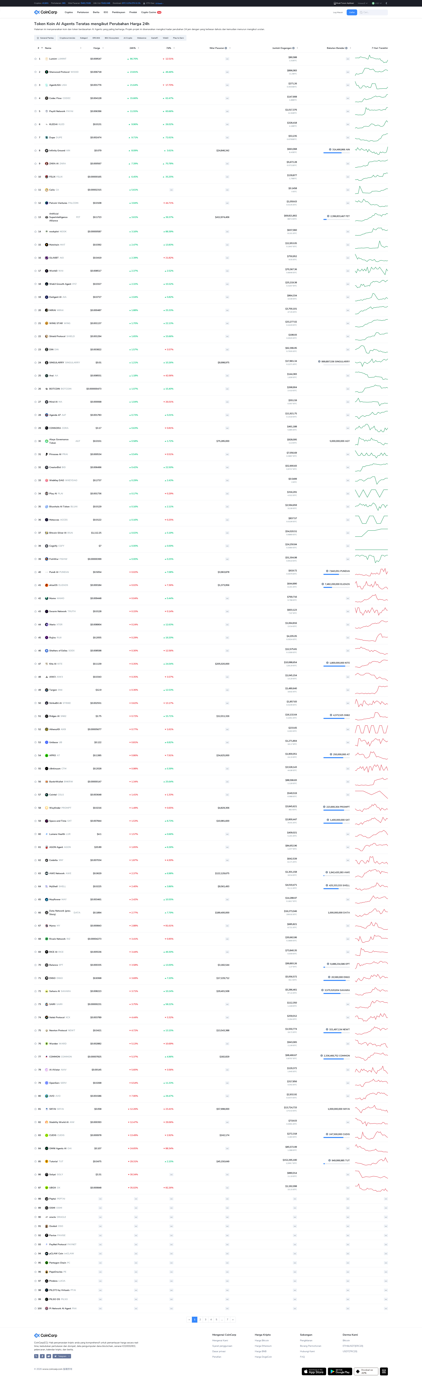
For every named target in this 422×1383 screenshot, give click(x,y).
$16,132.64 (291, 714)
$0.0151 (97, 441)
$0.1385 (97, 755)
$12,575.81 (291, 649)
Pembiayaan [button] (118, 12)
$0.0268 (97, 1083)
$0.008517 (95, 270)
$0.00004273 (94, 938)
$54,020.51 (291, 531)
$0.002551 (95, 703)
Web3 (165, 38)
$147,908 (292, 96)
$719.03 (292, 1120)
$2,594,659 (291, 505)
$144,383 (292, 374)
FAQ (302, 1356)
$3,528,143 (291, 767)
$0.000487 (95, 310)
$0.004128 (95, 98)
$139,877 (292, 175)
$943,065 (292, 1042)
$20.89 (97, 847)
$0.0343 (97, 676)
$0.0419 (97, 257)
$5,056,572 (291, 976)
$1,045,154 (291, 675)
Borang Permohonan (310, 1346)
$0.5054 (97, 572)
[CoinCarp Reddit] (48, 1356)
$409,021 (292, 832)
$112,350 (292, 1002)
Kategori (84, 38)
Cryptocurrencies (67, 38)
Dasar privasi (219, 1351)
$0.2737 (97, 480)
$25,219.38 (291, 282)
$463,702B (86, 3)
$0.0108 (97, 203)
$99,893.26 (291, 963)
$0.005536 (95, 952)
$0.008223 (95, 991)
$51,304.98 (291, 557)
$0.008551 (95, 375)
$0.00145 (96, 1069)
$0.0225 (97, 886)
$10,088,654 (290, 662)
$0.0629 (97, 873)
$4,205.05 (292, 636)
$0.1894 (97, 912)
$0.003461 (95, 899)
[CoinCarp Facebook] (42, 1356)
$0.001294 (95, 336)
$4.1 (99, 834)
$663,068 (292, 149)
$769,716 (292, 596)
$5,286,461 (291, 989)
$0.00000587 (94, 231)
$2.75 (98, 716)
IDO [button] (106, 12)
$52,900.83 (291, 465)
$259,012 (292, 1016)
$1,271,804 (291, 740)
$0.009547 (95, 58)
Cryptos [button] (69, 12)
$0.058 (97, 1109)
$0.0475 (97, 1161)
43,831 (45, 3)
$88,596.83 (291, 780)
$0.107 (97, 1148)
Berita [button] (96, 12)
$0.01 (98, 362)
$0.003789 (95, 1017)
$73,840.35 (291, 950)
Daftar (352, 12)
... (222, 1319)
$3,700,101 (291, 308)
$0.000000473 (93, 388)
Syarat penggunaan (222, 1346)
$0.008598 (95, 650)
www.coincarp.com (52, 1369)
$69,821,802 (290, 215)
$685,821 (292, 924)
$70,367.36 (291, 269)
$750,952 (292, 256)
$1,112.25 (96, 532)
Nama (48, 48)
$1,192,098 (291, 1186)
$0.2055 (97, 637)
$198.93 (292, 334)
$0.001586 (95, 1096)
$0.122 (97, 742)
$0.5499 (292, 478)
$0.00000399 (94, 559)
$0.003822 (95, 349)
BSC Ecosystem (112, 38)
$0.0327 (97, 284)
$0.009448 (95, 598)
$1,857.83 (292, 701)
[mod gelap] (386, 3)
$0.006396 (95, 111)
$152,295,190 (290, 1160)
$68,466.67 (291, 1055)
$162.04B (105, 3)
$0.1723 (97, 217)
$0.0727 (97, 297)
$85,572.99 (291, 1147)
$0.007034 (95, 860)
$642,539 (292, 858)
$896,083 (292, 70)
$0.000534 (95, 454)
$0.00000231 (94, 1004)
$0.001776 (95, 85)
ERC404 (96, 38)
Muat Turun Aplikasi (345, 3)
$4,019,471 (291, 885)
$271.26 (292, 83)
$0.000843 (95, 925)
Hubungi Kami (307, 1351)
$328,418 (292, 122)
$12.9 (98, 690)
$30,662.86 (291, 937)
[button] (363, 3)
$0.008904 (95, 624)
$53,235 (292, 136)
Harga (96, 48)
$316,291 (292, 492)
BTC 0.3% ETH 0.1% (131, 3)
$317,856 (292, 1081)
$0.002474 (95, 137)
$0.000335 (95, 965)
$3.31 (98, 1174)
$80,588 (292, 57)
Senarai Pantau (47, 38)
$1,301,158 (291, 871)
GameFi (154, 38)
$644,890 (292, 583)
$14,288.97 (291, 898)
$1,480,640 (291, 688)
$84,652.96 (291, 845)
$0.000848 (95, 1187)
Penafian (216, 1356)
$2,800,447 (291, 819)
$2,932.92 (292, 1094)
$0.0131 (97, 124)
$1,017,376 (291, 109)
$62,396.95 (291, 348)
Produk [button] (133, 12)
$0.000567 (95, 163)
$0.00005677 (94, 729)
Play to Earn (178, 38)
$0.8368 (97, 978)
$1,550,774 (291, 1029)
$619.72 (292, 570)
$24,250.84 (291, 544)
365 (63, 3)
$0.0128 (97, 611)
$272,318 (292, 1133)
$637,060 (292, 230)
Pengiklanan (306, 1340)
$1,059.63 (292, 201)
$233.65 (292, 727)
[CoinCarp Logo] (46, 12)
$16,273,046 (290, 911)
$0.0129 (97, 506)
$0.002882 (95, 1043)
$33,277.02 (291, 321)
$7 (100, 545)
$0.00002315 (94, 189)
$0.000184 (95, 585)
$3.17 (98, 428)
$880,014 (292, 1173)
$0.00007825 (94, 1056)
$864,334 (292, 295)
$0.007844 (95, 821)
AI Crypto (128, 38)
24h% (133, 48)
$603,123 (292, 609)
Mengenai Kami (220, 1340)
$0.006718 (95, 72)
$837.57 (292, 518)
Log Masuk (338, 12)
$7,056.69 (292, 452)
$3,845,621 (291, 806)
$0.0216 (97, 807)
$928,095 (292, 439)
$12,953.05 (291, 243)
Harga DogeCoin (263, 1356)
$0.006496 (95, 467)
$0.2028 (97, 768)
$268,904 (292, 387)
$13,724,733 (290, 1107)
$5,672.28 (292, 162)
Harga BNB (260, 1351)
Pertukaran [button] (83, 12)
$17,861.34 (291, 361)
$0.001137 (95, 323)
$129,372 (292, 1068)
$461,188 (292, 426)
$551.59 (292, 400)
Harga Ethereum (263, 1346)
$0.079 (97, 150)
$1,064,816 (291, 623)
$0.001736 (95, 493)
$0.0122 (97, 519)
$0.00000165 (94, 176)
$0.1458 (292, 188)
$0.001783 (95, 415)
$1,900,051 (291, 754)
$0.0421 (97, 1030)
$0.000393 (95, 1122)
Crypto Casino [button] (151, 12)
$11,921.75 (291, 413)
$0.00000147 (94, 781)
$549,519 (292, 793)
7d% (168, 48)
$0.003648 (95, 794)
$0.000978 (95, 1135)
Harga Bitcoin (262, 1340)
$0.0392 (97, 244)
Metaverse (141, 38)
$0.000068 (95, 401)
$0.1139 (97, 663)
